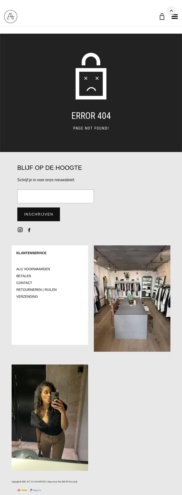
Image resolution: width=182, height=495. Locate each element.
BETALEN (23, 276)
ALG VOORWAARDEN (33, 269)
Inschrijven (38, 214)
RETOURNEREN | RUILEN (36, 290)
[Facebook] (29, 230)
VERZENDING (27, 296)
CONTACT (24, 283)
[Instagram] (20, 230)
